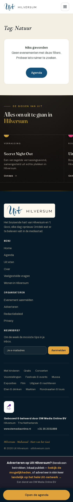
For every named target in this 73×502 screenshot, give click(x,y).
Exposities (10, 383)
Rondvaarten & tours (52, 389)
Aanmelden (58, 350)
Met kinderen (11, 370)
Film (23, 383)
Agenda (36, 73)
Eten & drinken (13, 389)
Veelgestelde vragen (17, 275)
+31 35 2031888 (47, 428)
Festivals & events (36, 376)
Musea (56, 376)
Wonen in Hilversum (16, 283)
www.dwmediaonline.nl (17, 428)
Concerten (41, 370)
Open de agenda (36, 495)
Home (8, 248)
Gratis (27, 370)
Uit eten (9, 262)
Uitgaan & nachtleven (43, 383)
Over (7, 269)
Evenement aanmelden (18, 300)
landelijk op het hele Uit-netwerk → (36, 477)
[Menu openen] (65, 7)
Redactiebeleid (13, 313)
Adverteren (11, 306)
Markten (31, 389)
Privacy (8, 320)
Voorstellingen (12, 376)
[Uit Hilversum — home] (20, 7)
